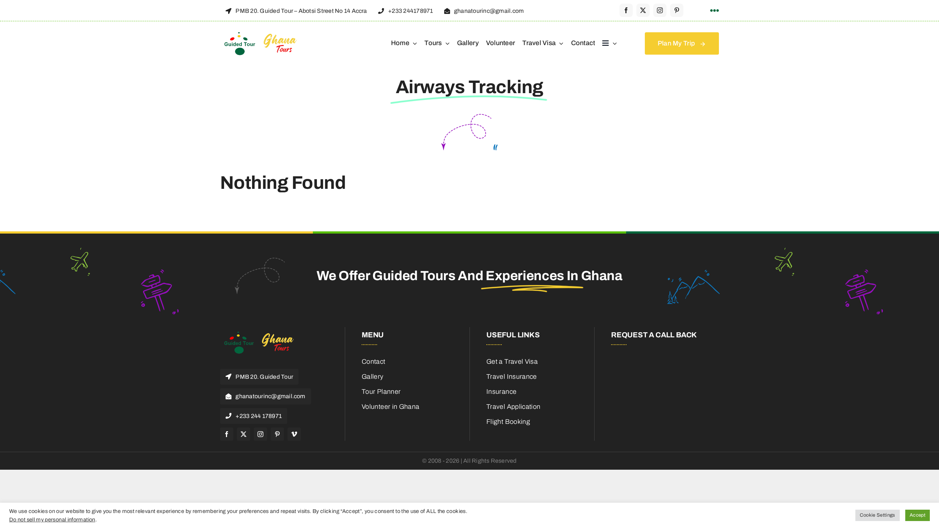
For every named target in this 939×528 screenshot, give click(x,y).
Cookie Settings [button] (877, 515)
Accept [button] (917, 515)
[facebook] (626, 10)
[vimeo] (294, 434)
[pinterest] (676, 10)
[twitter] (643, 10)
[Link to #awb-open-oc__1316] (714, 10)
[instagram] (659, 10)
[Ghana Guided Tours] (266, 34)
